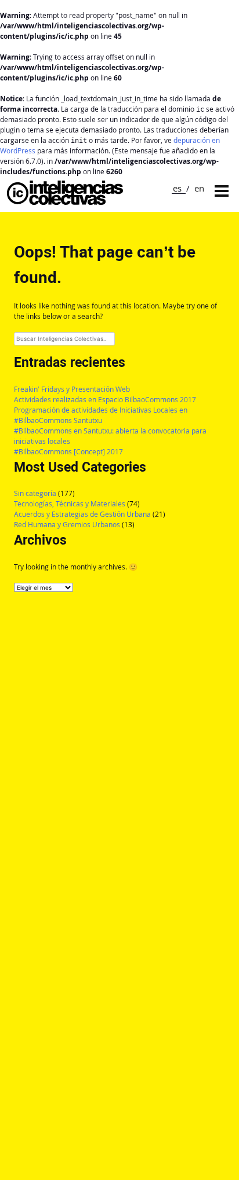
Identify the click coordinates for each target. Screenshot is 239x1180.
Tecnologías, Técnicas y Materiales (69, 504)
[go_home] (65, 201)
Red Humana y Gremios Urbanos (67, 525)
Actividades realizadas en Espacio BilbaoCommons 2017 (105, 400)
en (199, 188)
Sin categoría (35, 493)
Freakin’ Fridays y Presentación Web (72, 389)
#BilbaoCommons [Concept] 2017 (68, 452)
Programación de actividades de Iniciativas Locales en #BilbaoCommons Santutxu (100, 415)
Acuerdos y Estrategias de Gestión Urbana (82, 514)
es (177, 188)
